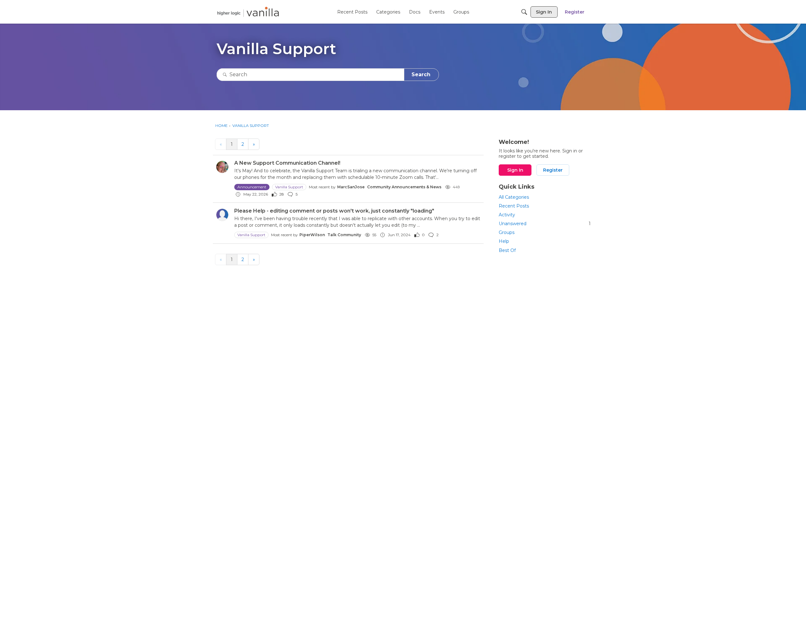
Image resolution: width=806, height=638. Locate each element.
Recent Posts (514, 206)
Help (504, 241)
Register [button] (553, 170)
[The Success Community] (248, 12)
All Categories (514, 197)
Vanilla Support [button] (289, 187)
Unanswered (545, 223)
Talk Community (344, 234)
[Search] (524, 12)
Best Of (507, 250)
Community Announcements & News (404, 187)
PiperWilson (312, 234)
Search (421, 74)
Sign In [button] (515, 170)
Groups (506, 232)
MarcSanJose (351, 187)
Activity (507, 215)
